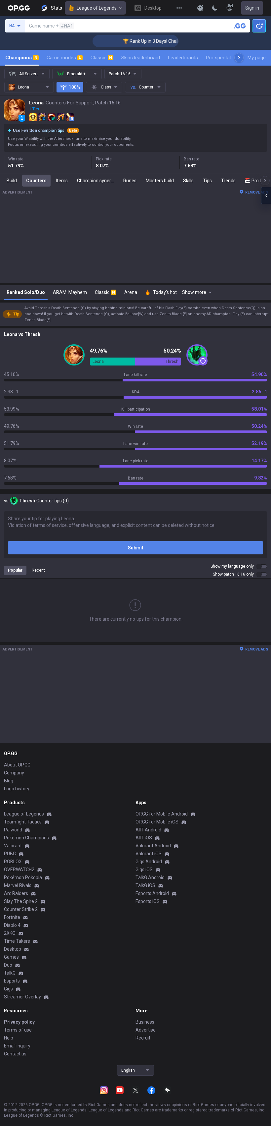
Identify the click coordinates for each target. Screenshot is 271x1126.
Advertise (146, 1030)
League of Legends (97, 8)
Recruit (143, 1038)
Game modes (64, 58)
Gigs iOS (144, 869)
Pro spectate (220, 58)
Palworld (13, 829)
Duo (8, 965)
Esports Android (152, 893)
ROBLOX (13, 861)
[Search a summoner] (240, 25)
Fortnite (12, 917)
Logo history (16, 788)
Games (11, 957)
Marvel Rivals (17, 885)
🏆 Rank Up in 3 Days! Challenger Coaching (156, 41)
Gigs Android (149, 861)
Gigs (8, 988)
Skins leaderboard (140, 58)
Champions (21, 58)
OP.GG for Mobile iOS (157, 821)
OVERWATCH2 (19, 869)
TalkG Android (150, 877)
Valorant (13, 845)
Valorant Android (153, 845)
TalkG (10, 973)
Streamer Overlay (22, 996)
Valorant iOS (149, 853)
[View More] (179, 8)
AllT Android (148, 829)
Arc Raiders (16, 893)
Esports (12, 981)
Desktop (12, 949)
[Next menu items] (239, 57)
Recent (38, 570)
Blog (8, 780)
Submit (135, 547)
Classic (101, 58)
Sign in (252, 8)
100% (74, 87)
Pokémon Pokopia (23, 877)
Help (8, 1038)
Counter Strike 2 (21, 909)
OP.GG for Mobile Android (162, 813)
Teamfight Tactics (23, 821)
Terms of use (18, 1030)
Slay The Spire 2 (21, 901)
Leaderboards (183, 58)
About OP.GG (17, 764)
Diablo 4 (12, 925)
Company (14, 772)
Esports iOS (148, 901)
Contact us (15, 1053)
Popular (15, 570)
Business (145, 1022)
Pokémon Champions (26, 837)
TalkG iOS (145, 885)
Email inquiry (17, 1045)
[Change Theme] (214, 8)
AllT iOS (144, 837)
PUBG (10, 853)
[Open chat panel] (266, 195)
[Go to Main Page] (19, 8)
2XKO (10, 933)
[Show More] (200, 8)
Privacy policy (19, 1022)
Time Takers (17, 941)
